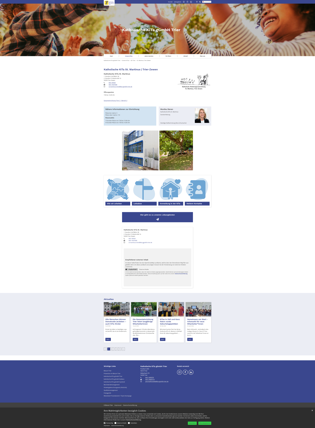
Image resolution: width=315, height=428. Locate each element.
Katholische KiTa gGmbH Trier (112, 60)
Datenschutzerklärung (133, 420)
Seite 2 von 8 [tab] (150, 168)
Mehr (108, 339)
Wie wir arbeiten (114, 204)
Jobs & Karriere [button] (149, 56)
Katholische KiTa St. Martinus (117, 74)
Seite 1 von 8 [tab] (147, 168)
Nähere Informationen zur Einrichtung (122, 109)
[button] (128, 56)
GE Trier (133, 60)
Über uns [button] (202, 56)
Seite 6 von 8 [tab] (162, 168)
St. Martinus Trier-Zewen (144, 60)
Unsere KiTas (125, 60)
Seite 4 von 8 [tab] (156, 168)
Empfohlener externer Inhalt (136, 260)
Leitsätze (138, 204)
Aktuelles (109, 299)
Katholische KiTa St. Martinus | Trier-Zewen (131, 69)
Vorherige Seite (125, 150)
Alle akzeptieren (204, 423)
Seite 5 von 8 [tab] (159, 168)
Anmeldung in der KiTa (170, 204)
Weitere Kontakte (194, 204)
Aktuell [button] (186, 56)
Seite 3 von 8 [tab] (153, 168)
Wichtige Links (110, 366)
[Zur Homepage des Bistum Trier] (206, 2)
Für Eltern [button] (168, 56)
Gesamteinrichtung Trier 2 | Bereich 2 (115, 100)
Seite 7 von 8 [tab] (164, 168)
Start (111, 56)
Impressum (107, 425)
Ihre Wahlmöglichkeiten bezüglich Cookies (125, 410)
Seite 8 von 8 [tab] (167, 168)
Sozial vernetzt (183, 366)
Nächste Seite (189, 150)
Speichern (192, 423)
